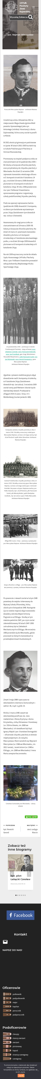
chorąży (16, 1034)
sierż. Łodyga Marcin (32, 829)
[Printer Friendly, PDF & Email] (31, 816)
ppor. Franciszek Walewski (26, 352)
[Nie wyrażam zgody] (38, 1070)
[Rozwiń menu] (33, 7)
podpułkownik (19, 998)
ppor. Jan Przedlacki (12, 354)
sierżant (16, 1042)
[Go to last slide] (12, 874)
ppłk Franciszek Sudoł (27, 357)
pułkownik (17, 994)
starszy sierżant (19, 1038)
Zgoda (21, 1075)
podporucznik (18, 1014)
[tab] (16, 895)
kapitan (16, 1006)
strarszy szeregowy (20, 1054)
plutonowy (17, 1046)
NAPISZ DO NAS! (12, 950)
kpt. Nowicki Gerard (9, 829)
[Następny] (29, 874)
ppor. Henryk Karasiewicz (23, 359)
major (15, 1002)
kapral (15, 1050)
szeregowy (17, 1058)
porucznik (17, 1010)
